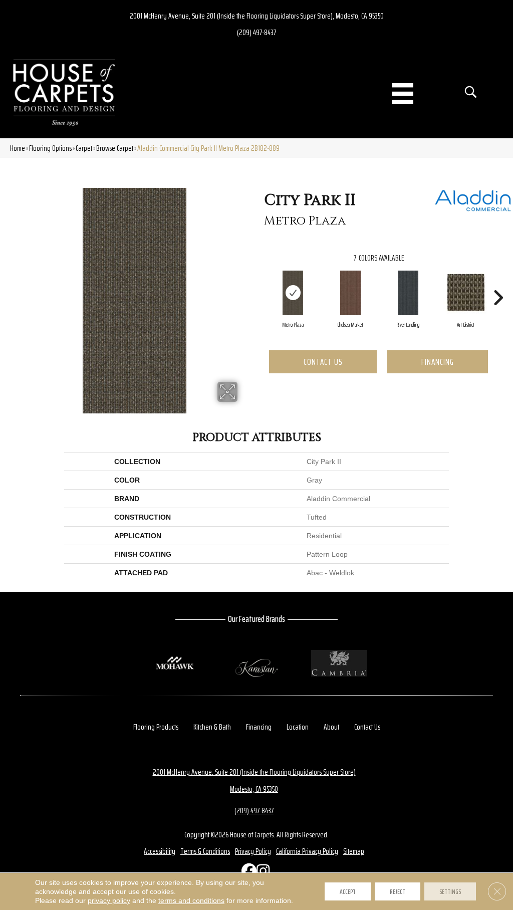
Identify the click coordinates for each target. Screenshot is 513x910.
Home (17, 148)
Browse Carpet (114, 148)
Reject (397, 891)
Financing (437, 362)
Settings (450, 891)
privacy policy (109, 900)
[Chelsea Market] (350, 293)
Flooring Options (50, 148)
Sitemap (353, 851)
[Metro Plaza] (293, 293)
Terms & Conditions (205, 851)
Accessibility (159, 851)
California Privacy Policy (307, 851)
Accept (348, 891)
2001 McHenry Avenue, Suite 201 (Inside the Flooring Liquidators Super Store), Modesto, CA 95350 (257, 16)
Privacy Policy (253, 851)
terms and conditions (191, 900)
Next (497, 283)
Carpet (84, 148)
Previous (259, 283)
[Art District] (466, 293)
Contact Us (323, 362)
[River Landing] (408, 293)
